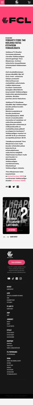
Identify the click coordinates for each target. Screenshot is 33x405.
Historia (9, 363)
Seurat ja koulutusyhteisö (13, 348)
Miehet (8, 321)
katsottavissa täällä (16, 176)
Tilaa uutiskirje (16, 262)
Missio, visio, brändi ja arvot (14, 361)
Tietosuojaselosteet (12, 374)
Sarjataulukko (10, 337)
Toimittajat (10, 345)
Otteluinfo (9, 302)
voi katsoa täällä (18, 180)
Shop (8, 315)
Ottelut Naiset (10, 335)
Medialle (9, 367)
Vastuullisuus (10, 372)
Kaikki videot (10, 309)
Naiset (8, 324)
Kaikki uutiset (13, 237)
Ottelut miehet (10, 332)
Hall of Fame (10, 365)
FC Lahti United (10, 326)
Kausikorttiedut (11, 300)
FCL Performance (11, 354)
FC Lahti (11, 395)
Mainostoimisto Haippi (19, 396)
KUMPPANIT (9, 343)
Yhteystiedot (10, 369)
